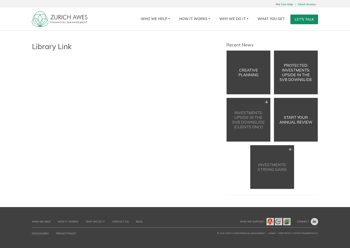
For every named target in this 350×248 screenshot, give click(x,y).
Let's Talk (304, 19)
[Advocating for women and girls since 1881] (270, 221)
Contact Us (120, 221)
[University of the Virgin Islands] (287, 221)
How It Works (193, 19)
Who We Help (154, 19)
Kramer (310, 233)
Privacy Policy (66, 233)
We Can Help (284, 4)
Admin (272, 233)
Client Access (307, 4)
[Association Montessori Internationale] (278, 221)
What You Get (271, 19)
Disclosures (40, 233)
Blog (139, 221)
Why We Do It (232, 19)
